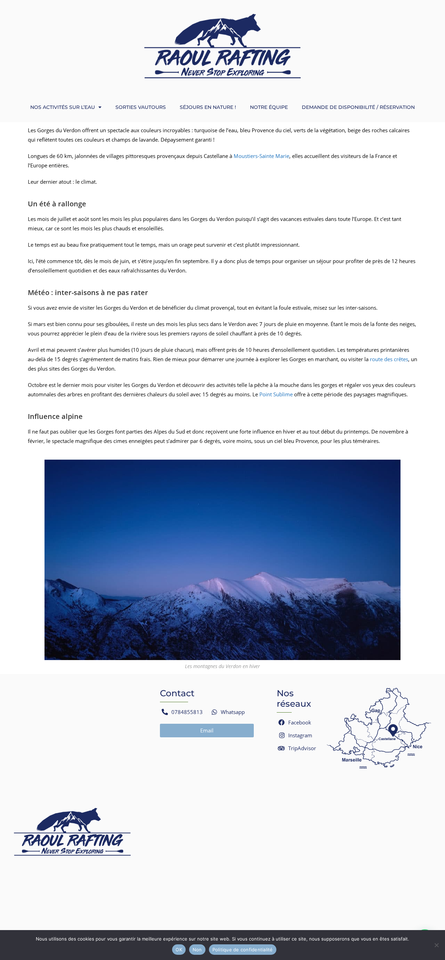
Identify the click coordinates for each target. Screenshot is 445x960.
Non (197, 949)
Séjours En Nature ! (208, 107)
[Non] (436, 945)
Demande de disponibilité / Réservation (358, 107)
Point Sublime (276, 394)
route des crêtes (389, 359)
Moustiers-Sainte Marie (261, 155)
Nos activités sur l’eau (62, 107)
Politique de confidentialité (242, 949)
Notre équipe (269, 107)
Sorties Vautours (140, 107)
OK (179, 949)
